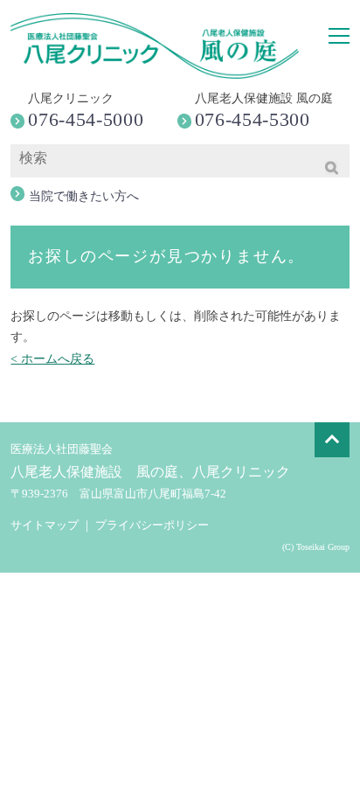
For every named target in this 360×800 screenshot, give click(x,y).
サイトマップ (44, 525)
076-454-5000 (85, 119)
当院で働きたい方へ (84, 196)
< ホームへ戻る (52, 358)
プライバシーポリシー (152, 525)
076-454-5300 (252, 119)
